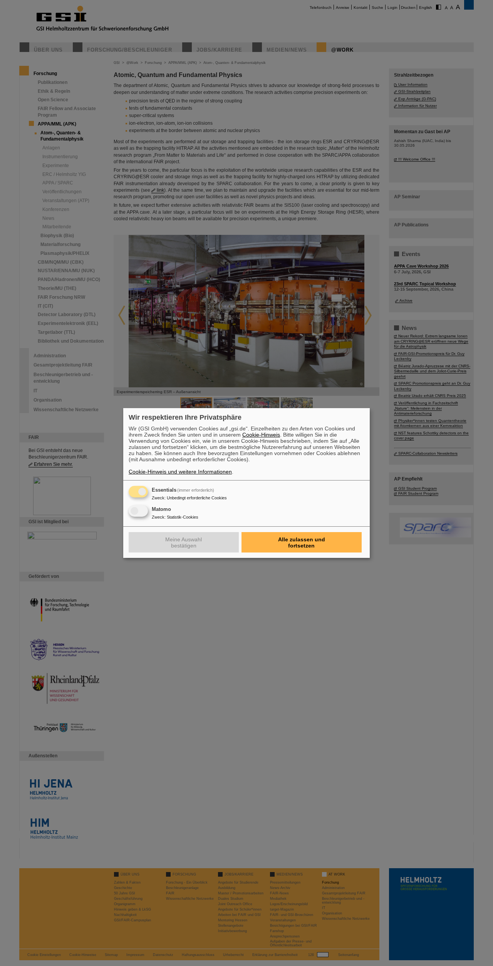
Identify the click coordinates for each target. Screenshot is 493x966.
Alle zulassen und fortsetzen (301, 542)
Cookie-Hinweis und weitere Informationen (180, 472)
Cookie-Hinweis (261, 435)
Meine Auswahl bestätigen (183, 542)
